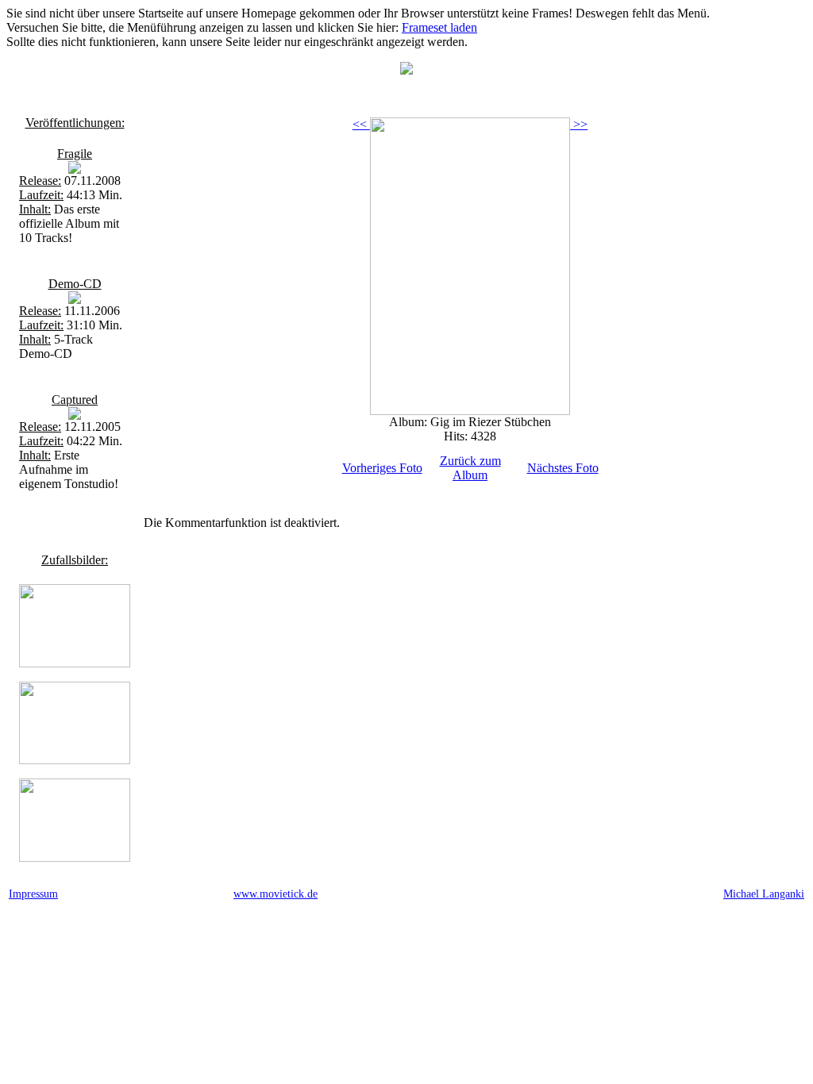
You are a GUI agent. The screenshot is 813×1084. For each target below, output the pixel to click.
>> (579, 124)
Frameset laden (439, 27)
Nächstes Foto (563, 468)
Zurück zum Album (470, 468)
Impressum (33, 894)
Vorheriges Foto (382, 468)
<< (361, 124)
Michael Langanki (763, 894)
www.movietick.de (275, 894)
